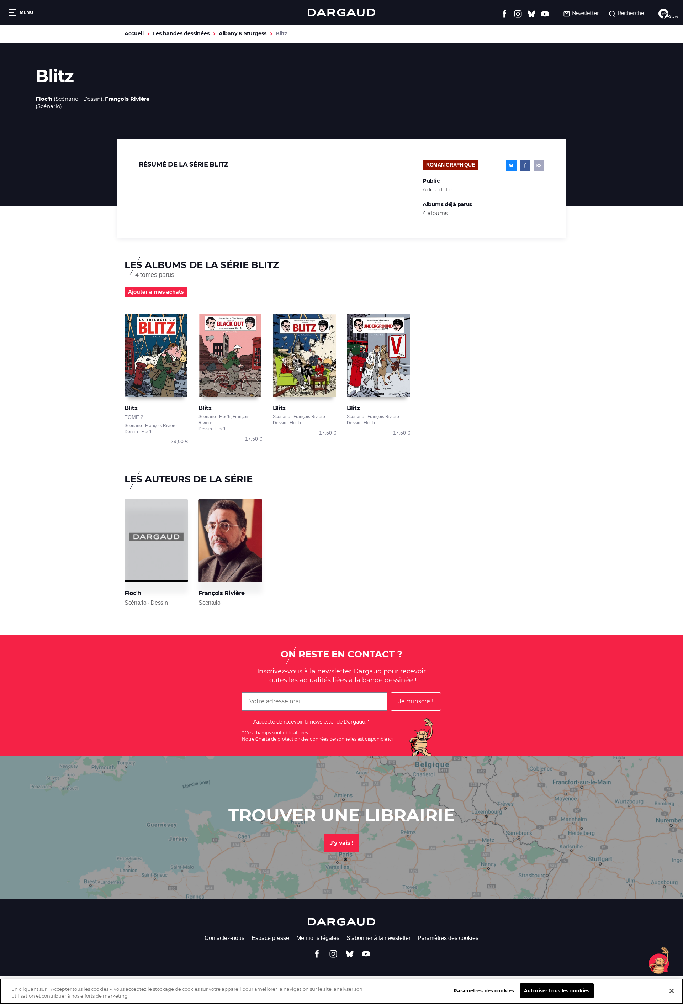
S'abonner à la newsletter (378, 938)
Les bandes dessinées (181, 33)
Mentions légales (317, 938)
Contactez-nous (224, 938)
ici (390, 739)
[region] (341, 991)
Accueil (134, 33)
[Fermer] (671, 991)
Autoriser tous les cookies (556, 990)
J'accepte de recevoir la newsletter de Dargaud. (309, 722)
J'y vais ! (342, 843)
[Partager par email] (539, 165)
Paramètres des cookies (448, 938)
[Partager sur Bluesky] (511, 165)
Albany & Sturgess (242, 33)
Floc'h (44, 98)
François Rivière (127, 98)
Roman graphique (450, 165)
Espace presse (270, 938)
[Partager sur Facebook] (525, 165)
